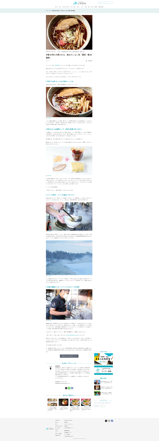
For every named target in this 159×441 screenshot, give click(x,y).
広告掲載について (67, 432)
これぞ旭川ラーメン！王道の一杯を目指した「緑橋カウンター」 (63, 408)
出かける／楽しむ (66, 6)
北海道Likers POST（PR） (51, 51)
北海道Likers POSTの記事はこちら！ (69, 356)
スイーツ (96, 402)
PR (49, 10)
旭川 (70, 51)
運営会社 (66, 422)
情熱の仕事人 (101, 6)
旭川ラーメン (82, 51)
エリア (82, 6)
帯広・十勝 (87, 6)
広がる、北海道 (94, 6)
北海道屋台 (57, 65)
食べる (56, 6)
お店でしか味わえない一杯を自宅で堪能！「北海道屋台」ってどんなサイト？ (52, 409)
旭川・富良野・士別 (76, 51)
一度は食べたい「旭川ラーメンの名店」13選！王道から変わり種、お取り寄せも (75, 409)
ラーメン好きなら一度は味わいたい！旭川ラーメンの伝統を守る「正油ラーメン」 (86, 409)
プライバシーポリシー (68, 424)
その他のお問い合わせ (68, 436)
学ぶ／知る (73, 6)
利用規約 (66, 426)
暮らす (78, 6)
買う (60, 6)
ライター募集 (67, 434)
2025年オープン (108, 402)
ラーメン (59, 51)
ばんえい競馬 (101, 402)
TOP (47, 10)
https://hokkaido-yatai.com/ (73, 335)
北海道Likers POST (65, 51)
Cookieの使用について (68, 427)
